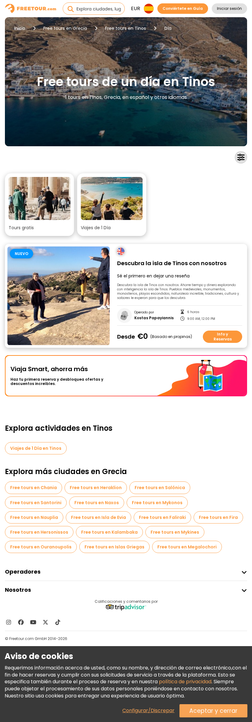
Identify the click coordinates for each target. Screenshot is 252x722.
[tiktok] (57, 622)
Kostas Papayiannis (154, 318)
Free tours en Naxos (96, 503)
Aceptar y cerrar (213, 711)
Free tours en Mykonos (157, 503)
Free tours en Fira (218, 517)
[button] (39, 204)
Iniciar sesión (229, 8)
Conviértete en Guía (183, 8)
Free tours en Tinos (125, 28)
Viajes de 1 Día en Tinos (35, 448)
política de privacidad (185, 681)
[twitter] (45, 622)
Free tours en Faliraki (162, 517)
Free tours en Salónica (160, 488)
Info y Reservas (223, 337)
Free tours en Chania (33, 488)
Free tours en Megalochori (187, 547)
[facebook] (21, 622)
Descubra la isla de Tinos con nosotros (171, 263)
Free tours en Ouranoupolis (41, 547)
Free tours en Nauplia (34, 517)
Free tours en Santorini (35, 503)
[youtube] (33, 622)
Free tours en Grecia (65, 28)
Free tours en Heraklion (96, 488)
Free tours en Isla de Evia (98, 517)
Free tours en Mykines (175, 532)
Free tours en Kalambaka (109, 532)
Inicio (19, 28)
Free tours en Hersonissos (39, 532)
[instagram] (8, 622)
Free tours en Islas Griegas (114, 547)
